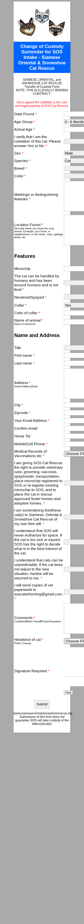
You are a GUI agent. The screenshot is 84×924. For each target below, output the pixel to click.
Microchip (22, 268)
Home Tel (22, 436)
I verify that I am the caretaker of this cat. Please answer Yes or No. (37, 141)
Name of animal (28, 320)
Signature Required (31, 671)
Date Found (25, 114)
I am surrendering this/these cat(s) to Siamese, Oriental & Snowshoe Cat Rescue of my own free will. (38, 517)
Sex (18, 153)
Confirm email (25, 428)
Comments (24, 617)
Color (20, 176)
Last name (24, 363)
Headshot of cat (28, 639)
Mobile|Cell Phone (30, 444)
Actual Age (24, 129)
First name (24, 355)
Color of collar (27, 313)
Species (22, 161)
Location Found (28, 225)
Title (17, 348)
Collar (20, 305)
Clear (68, 692)
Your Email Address (31, 420)
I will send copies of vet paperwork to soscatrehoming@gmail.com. (38, 592)
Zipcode (22, 413)
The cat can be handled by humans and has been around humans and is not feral (36, 283)
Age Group (24, 122)
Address (22, 382)
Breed (20, 168)
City (18, 405)
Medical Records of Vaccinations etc (30, 453)
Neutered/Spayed (30, 297)
